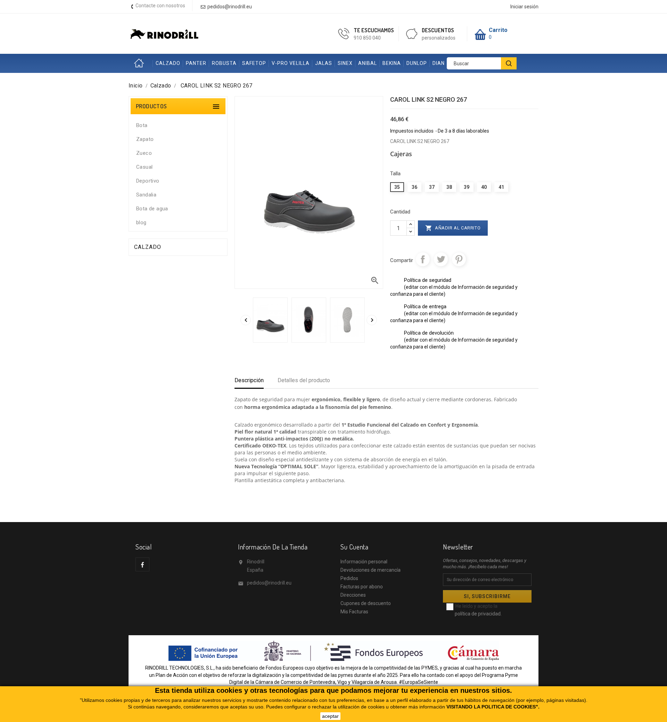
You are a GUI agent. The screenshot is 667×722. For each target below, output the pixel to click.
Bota (142, 125)
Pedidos (349, 578)
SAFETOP (254, 63)
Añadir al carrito (453, 228)
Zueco (144, 153)
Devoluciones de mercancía (370, 570)
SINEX (345, 63)
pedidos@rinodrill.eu (269, 583)
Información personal (363, 561)
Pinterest (459, 259)
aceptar (330, 716)
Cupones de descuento (365, 603)
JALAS (323, 63)
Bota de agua (152, 208)
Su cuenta (354, 547)
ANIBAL (367, 63)
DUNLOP (416, 63)
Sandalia (146, 195)
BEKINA (391, 63)
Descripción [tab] (249, 380)
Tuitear (441, 259)
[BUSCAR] (509, 63)
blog (141, 222)
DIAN (439, 63)
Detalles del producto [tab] (304, 380)
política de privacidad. (478, 613)
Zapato (145, 139)
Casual (144, 167)
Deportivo (147, 181)
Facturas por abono (361, 586)
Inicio (141, 63)
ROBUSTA (224, 63)
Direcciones (353, 595)
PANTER (196, 63)
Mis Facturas (354, 611)
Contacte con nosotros (160, 5)
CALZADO (168, 63)
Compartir (423, 259)
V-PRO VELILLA (291, 63)
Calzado (147, 247)
